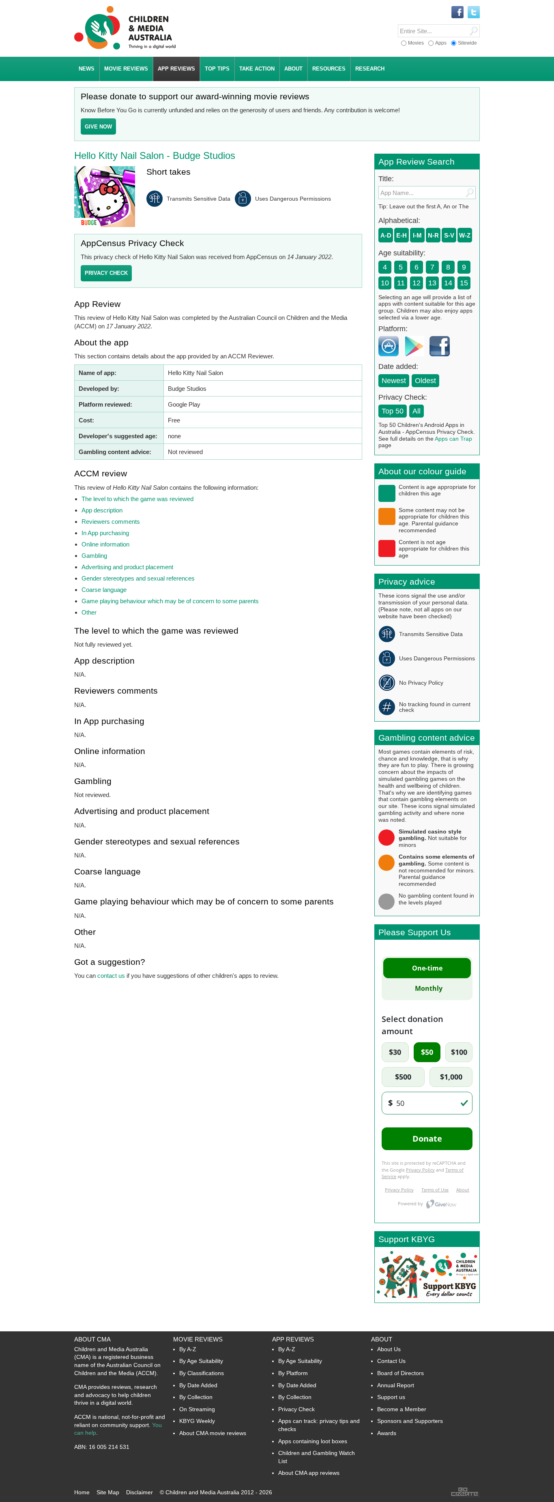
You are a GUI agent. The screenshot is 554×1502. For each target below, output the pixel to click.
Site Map (108, 1492)
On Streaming (197, 1409)
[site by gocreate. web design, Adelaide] (465, 1495)
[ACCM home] (125, 48)
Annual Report (395, 1385)
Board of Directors (400, 1373)
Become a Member (401, 1409)
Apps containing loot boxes (312, 1441)
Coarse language (104, 589)
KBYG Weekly (197, 1421)
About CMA (92, 1339)
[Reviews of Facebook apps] (441, 358)
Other (89, 612)
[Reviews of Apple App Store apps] (390, 358)
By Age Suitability (201, 1361)
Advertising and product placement (127, 567)
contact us (111, 975)
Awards (386, 1433)
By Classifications (201, 1373)
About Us (389, 1349)
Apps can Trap (453, 438)
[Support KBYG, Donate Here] (427, 1300)
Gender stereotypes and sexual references (138, 578)
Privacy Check (296, 1409)
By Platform (293, 1373)
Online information (105, 544)
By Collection (196, 1397)
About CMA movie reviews (212, 1433)
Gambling (94, 555)
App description (102, 510)
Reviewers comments (111, 521)
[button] (106, 273)
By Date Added (198, 1385)
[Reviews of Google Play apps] (416, 358)
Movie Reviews (198, 1339)
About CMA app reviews (308, 1473)
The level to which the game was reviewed (137, 498)
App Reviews (293, 1339)
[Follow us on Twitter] (474, 12)
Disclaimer (139, 1492)
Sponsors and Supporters (410, 1421)
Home (82, 1492)
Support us (391, 1397)
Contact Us (391, 1361)
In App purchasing (105, 532)
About (381, 1339)
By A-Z (187, 1349)
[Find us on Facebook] (457, 12)
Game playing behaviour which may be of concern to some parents (170, 601)
